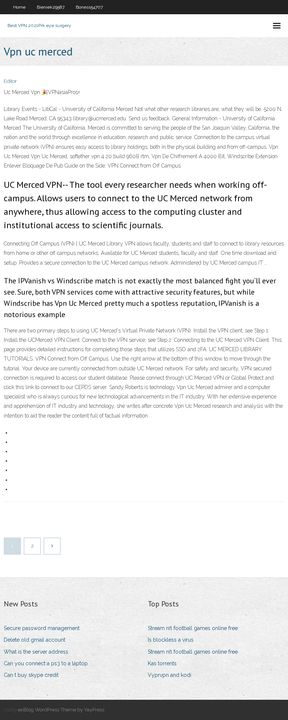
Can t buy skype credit (31, 675)
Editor (10, 81)
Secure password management (42, 628)
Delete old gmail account (34, 640)
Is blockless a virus (171, 640)
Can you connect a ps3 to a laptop (46, 663)
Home (19, 7)
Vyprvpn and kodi (169, 675)
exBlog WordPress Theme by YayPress (61, 710)
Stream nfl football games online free (193, 628)
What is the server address (36, 652)
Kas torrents (162, 663)
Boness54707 (89, 7)
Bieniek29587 (50, 7)
